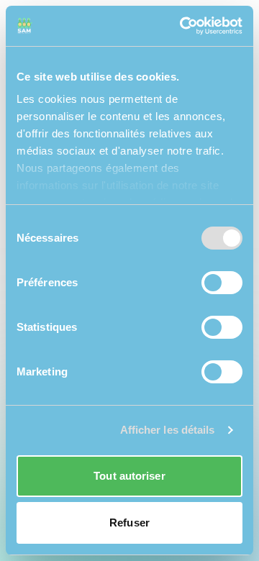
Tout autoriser (129, 476)
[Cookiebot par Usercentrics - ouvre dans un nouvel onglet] (182, 26)
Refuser (129, 522)
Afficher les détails (167, 430)
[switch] (221, 282)
